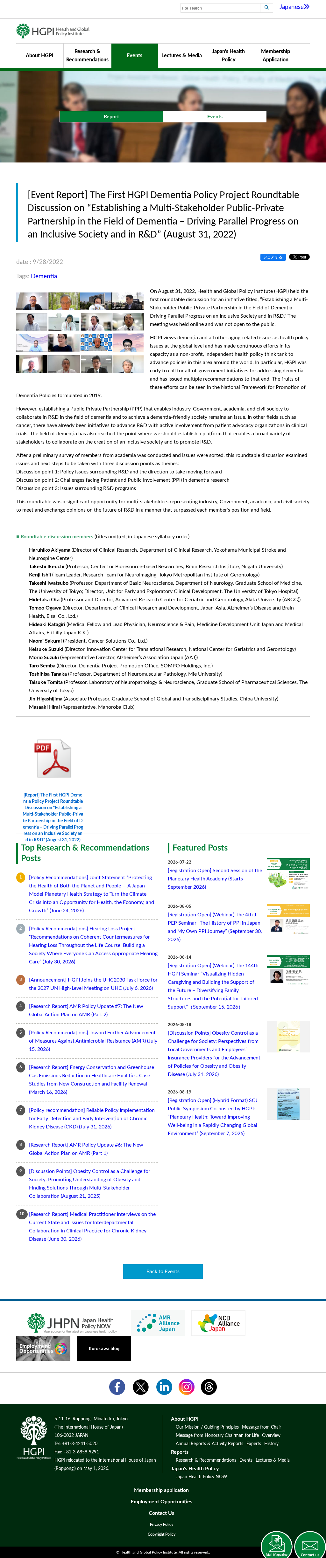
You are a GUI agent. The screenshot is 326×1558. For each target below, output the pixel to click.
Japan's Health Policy (228, 55)
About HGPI (39, 55)
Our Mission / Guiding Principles (207, 1427)
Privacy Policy (161, 1525)
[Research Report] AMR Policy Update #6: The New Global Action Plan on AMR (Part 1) (86, 1149)
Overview (271, 1435)
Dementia (44, 276)
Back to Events (163, 1271)
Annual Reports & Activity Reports (209, 1444)
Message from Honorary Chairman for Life (217, 1435)
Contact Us (161, 1513)
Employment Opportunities (161, 1501)
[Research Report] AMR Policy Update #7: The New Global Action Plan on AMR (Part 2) (86, 1010)
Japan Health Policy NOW (201, 1477)
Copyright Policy (161, 1534)
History (271, 1444)
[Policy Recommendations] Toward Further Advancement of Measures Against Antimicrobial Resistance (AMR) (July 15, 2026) (93, 1041)
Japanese (292, 7)
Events (134, 55)
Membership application (161, 1490)
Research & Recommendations (87, 55)
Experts (253, 1444)
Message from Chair (261, 1427)
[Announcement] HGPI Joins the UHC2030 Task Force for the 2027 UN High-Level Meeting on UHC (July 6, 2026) (93, 984)
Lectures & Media (181, 55)
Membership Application (275, 55)
